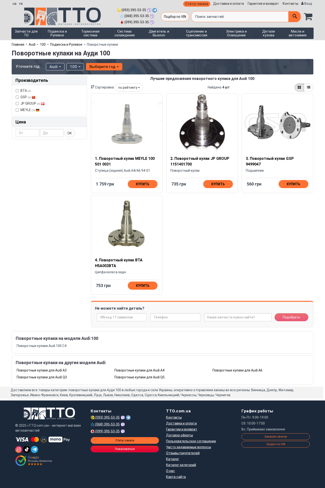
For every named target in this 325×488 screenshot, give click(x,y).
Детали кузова (268, 33)
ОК (69, 133)
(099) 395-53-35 (136, 22)
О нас (170, 471)
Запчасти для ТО (26, 33)
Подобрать (291, 317)
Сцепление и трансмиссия (196, 33)
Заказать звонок (275, 436)
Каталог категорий (181, 465)
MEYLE (27, 110)
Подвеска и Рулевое (57, 33)
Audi (32, 44)
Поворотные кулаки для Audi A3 (42, 370)
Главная (18, 44)
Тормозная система (90, 33)
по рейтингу (128, 87)
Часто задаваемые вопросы (188, 447)
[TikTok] (26, 449)
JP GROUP (30, 103)
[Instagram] (18, 449)
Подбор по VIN (175, 17)
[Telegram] (34, 449)
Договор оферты (179, 435)
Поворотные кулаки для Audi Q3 (42, 377)
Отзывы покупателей (183, 453)
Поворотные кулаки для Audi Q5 (139, 377)
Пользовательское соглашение (191, 441)
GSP (25, 97)
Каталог (172, 459)
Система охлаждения (124, 33)
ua (14, 3)
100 (43, 44)
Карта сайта (176, 477)
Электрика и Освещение (236, 33)
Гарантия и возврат (263, 3)
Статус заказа (196, 4)
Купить (142, 184)
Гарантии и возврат (181, 429)
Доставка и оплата (228, 3)
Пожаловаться (125, 449)
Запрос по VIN (275, 444)
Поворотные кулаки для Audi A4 (139, 370)
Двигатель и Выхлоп (159, 33)
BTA (25, 91)
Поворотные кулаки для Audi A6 (237, 370)
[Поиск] (294, 16)
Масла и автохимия (297, 33)
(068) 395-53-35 (136, 16)
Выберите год (102, 66)
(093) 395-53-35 (133, 10)
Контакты (290, 3)
